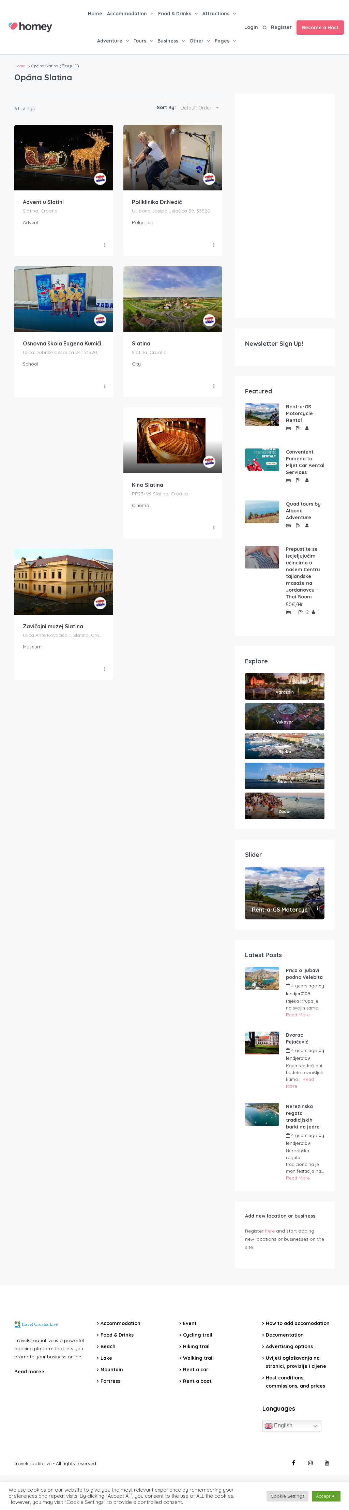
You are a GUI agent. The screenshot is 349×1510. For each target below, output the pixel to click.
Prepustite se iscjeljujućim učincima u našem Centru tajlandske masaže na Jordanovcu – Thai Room (303, 573)
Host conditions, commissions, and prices (295, 1382)
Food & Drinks (174, 14)
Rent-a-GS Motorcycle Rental (299, 413)
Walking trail (198, 1358)
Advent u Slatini (43, 202)
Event (190, 1323)
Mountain (112, 1370)
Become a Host (320, 27)
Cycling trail (197, 1335)
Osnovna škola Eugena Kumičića (64, 343)
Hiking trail (196, 1346)
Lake (106, 1358)
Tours (140, 41)
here (270, 1231)
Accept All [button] (326, 1496)
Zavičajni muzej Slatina (53, 626)
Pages (222, 41)
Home (95, 14)
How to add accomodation (298, 1323)
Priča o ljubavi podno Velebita (304, 973)
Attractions (215, 14)
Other (196, 41)
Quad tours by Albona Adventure (303, 511)
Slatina (141, 343)
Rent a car (195, 1370)
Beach (108, 1346)
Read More (298, 1014)
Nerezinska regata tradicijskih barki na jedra (303, 1116)
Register (281, 27)
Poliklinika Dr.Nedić (157, 202)
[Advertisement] (284, 206)
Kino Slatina (147, 484)
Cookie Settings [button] (287, 1496)
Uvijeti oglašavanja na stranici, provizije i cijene (296, 1362)
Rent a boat (197, 1381)
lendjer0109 (298, 993)
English (282, 1425)
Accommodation (127, 14)
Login (251, 27)
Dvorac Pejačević (297, 1038)
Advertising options (289, 1346)
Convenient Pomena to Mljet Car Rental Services (305, 462)
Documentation (285, 1335)
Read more (28, 1372)
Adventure (109, 41)
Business (167, 41)
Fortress (110, 1381)
